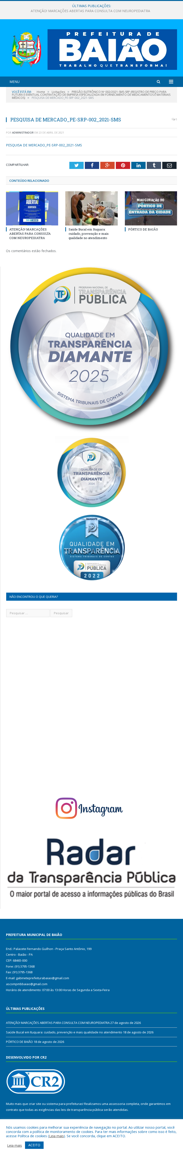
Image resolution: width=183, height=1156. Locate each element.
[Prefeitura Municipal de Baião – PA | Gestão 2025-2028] (91, 48)
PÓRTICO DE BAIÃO (143, 229)
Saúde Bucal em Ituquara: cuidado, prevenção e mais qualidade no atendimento (90, 11)
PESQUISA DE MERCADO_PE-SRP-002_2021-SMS (44, 145)
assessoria (117, 1104)
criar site (35, 1104)
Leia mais (56, 1136)
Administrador (23, 132)
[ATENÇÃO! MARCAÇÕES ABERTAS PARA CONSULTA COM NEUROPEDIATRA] (32, 208)
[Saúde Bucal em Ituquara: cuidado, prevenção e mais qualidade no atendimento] (91, 208)
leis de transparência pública (82, 1110)
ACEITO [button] (34, 1145)
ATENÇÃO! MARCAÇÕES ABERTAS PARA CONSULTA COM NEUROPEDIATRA (30, 233)
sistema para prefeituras (64, 1104)
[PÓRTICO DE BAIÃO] (151, 208)
